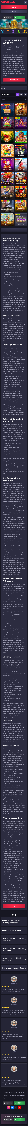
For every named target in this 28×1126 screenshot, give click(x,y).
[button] (2, 24)
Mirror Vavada (14, 79)
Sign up (14, 7)
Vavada (5, 293)
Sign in (14, 11)
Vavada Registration (14, 906)
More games (14, 230)
